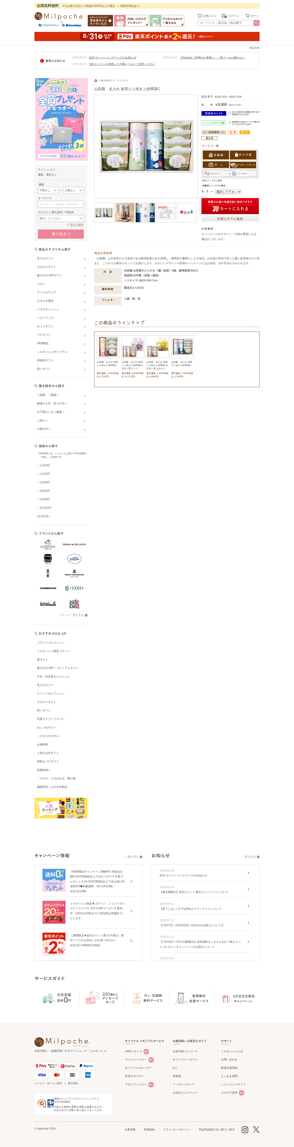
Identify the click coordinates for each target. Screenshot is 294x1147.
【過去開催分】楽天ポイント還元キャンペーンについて (194, 892)
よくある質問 (229, 1076)
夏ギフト (42, 659)
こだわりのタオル (48, 736)
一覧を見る (132, 856)
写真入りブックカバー (51, 719)
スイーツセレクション (51, 693)
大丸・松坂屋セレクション (53, 676)
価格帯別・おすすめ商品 (52, 787)
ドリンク (123, 80)
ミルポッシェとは (232, 1051)
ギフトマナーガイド (185, 1059)
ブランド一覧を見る (71, 615)
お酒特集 (42, 744)
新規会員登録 (229, 1067)
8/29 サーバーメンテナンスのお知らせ (112, 57)
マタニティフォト (136, 1084)
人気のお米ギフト (48, 753)
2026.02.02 (79, 64)
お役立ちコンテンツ (185, 1092)
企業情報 (130, 1129)
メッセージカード (184, 1084)
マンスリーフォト (136, 1059)
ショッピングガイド (233, 1084)
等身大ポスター (134, 1076)
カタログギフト (46, 702)
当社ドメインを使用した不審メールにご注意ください (122, 64)
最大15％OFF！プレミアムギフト (58, 668)
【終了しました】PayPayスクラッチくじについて (191, 908)
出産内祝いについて (185, 1051)
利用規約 (149, 1129)
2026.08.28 (79, 57)
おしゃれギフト (46, 727)
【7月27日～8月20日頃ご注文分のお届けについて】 (192, 925)
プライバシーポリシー (177, 1129)
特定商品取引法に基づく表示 (217, 1129)
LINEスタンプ (133, 1051)
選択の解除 (77, 224)
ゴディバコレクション (51, 642)
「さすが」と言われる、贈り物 (56, 778)
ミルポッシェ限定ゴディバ (53, 651)
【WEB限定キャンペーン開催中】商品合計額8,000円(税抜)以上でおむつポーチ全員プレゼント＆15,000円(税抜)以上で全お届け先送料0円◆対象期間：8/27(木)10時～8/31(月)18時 (97, 881)
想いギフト (44, 710)
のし (175, 1067)
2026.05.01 (170, 57)
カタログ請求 (229, 1092)
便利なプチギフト (48, 761)
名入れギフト (45, 685)
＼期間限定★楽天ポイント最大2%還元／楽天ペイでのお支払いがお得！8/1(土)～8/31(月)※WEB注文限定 (97, 940)
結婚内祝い (44, 770)
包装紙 (177, 1076)
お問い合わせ (229, 1059)
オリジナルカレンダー (139, 1067)
